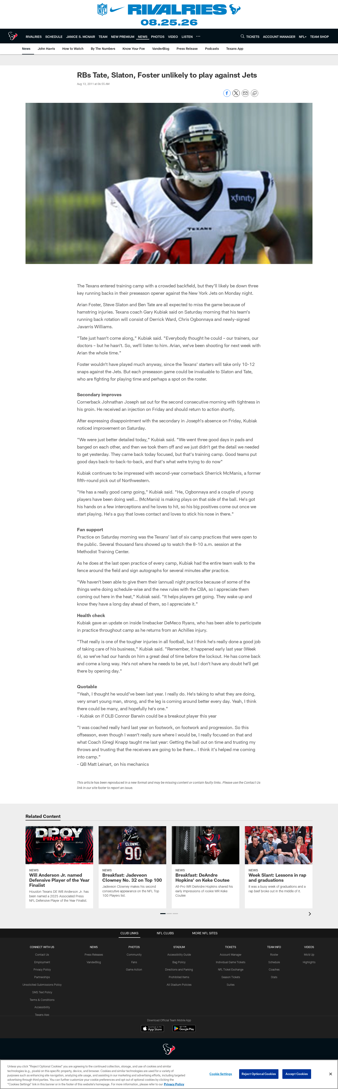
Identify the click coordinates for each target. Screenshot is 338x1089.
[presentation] (310, 914)
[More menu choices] (198, 36)
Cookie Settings (220, 1074)
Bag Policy (179, 962)
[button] (163, 913)
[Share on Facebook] (227, 96)
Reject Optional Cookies (259, 1074)
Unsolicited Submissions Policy (42, 984)
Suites (231, 984)
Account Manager (230, 954)
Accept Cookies (297, 1074)
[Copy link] (254, 93)
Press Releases (94, 954)
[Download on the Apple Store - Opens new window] (152, 1029)
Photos (134, 947)
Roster (274, 954)
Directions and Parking (179, 969)
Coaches (274, 969)
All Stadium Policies (179, 984)
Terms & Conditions (42, 999)
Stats (274, 977)
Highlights (309, 962)
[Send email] (245, 96)
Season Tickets (230, 977)
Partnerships (42, 977)
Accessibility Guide (179, 954)
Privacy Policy (42, 969)
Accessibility (42, 1007)
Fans (134, 962)
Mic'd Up (309, 954)
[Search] (242, 36)
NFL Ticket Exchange (230, 969)
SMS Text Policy (42, 992)
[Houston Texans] (169, 1050)
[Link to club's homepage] (12, 36)
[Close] (331, 1074)
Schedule (274, 962)
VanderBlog (94, 962)
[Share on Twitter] (236, 96)
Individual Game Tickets (230, 962)
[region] (169, 1074)
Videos (309, 947)
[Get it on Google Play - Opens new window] (184, 1030)
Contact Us (42, 954)
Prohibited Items (179, 977)
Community (134, 954)
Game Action (134, 969)
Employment (42, 962)
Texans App (42, 1014)
